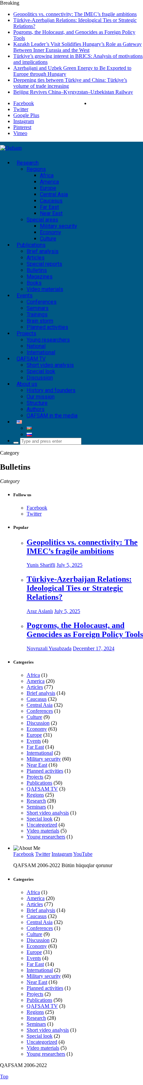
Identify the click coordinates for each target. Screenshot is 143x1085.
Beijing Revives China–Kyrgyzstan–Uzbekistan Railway (73, 92)
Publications (31, 245)
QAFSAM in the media (52, 415)
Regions (36, 169)
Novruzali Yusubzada (49, 648)
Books (34, 283)
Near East (51, 213)
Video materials (45, 289)
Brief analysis (43, 251)
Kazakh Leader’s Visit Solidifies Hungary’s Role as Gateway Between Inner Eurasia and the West (77, 47)
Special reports (44, 264)
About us (27, 384)
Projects (26, 333)
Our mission (41, 396)
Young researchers (48, 340)
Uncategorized (42, 825)
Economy (50, 232)
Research (28, 163)
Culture (48, 238)
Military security (58, 226)
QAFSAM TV (31, 359)
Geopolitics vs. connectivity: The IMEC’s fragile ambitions (75, 14)
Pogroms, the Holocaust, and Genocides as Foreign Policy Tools (85, 630)
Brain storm (40, 321)
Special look (41, 371)
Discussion (40, 378)
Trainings (37, 314)
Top (4, 1076)
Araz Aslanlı (40, 611)
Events (25, 295)
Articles (36, 257)
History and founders (51, 390)
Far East (49, 207)
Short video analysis (50, 365)
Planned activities (47, 327)
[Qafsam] (11, 148)
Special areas (42, 220)
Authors (36, 409)
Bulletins (37, 270)
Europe (48, 188)
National (36, 346)
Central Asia (54, 194)
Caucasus (51, 201)
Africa (47, 175)
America (49, 182)
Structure (37, 403)
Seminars (38, 308)
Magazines (40, 276)
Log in (135, 103)
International (41, 352)
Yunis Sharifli (41, 565)
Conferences (42, 302)
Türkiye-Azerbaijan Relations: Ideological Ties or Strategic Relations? (79, 588)
